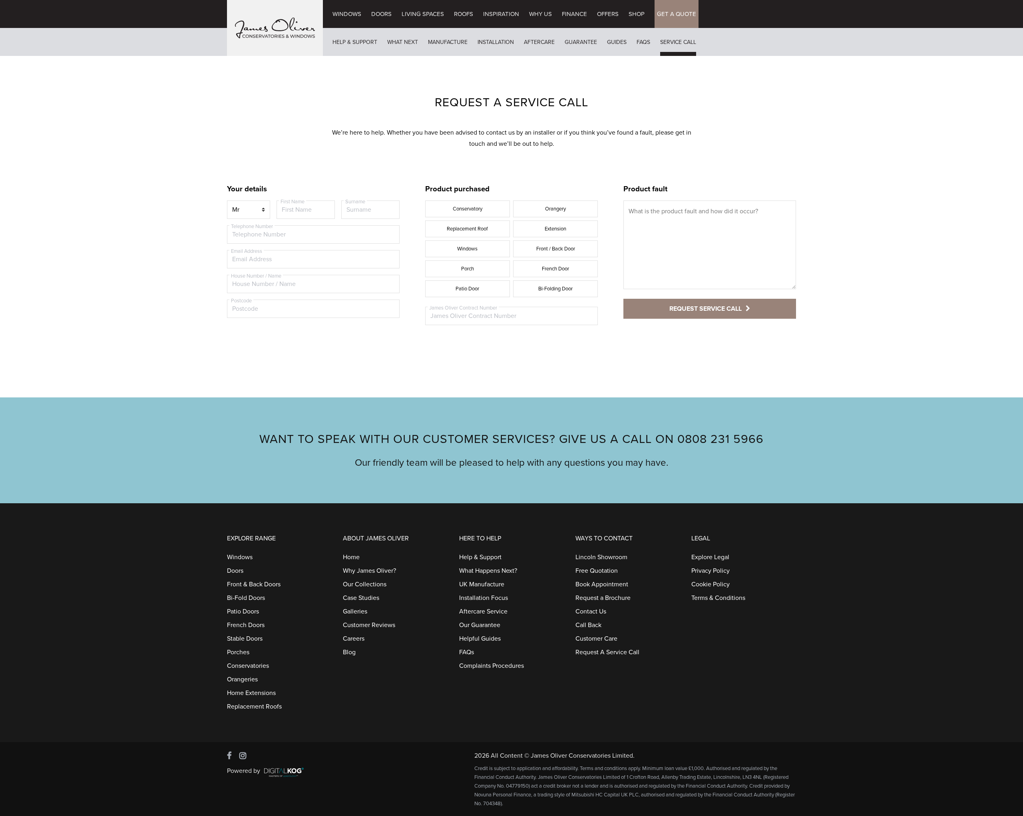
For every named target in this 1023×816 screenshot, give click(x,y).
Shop (637, 14)
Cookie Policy (710, 584)
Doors (381, 14)
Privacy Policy (710, 571)
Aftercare (539, 42)
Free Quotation (596, 571)
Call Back (588, 625)
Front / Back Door (555, 249)
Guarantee (581, 42)
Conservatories (248, 666)
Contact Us (590, 611)
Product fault (645, 189)
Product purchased (457, 189)
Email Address (246, 251)
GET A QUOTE (676, 14)
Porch (467, 269)
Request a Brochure (603, 598)
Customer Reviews (369, 625)
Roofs (463, 14)
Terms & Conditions (718, 598)
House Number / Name (256, 276)
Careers (353, 639)
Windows (346, 14)
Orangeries (242, 679)
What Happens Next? (488, 571)
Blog (349, 652)
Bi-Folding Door (555, 289)
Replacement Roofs (254, 707)
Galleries (355, 611)
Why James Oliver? (369, 571)
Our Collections (364, 584)
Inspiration (501, 14)
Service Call (678, 42)
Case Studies (361, 598)
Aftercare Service (483, 611)
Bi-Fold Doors (246, 598)
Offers (608, 14)
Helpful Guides (480, 639)
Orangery (555, 209)
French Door (555, 269)
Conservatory (467, 209)
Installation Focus (483, 598)
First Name (293, 202)
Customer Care (596, 639)
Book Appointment (601, 584)
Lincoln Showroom (601, 557)
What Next (402, 42)
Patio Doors (243, 611)
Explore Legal (710, 557)
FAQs (643, 42)
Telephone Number (252, 226)
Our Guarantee (479, 625)
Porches (238, 652)
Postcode (241, 301)
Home (351, 557)
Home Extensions (251, 693)
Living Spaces (423, 14)
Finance (574, 14)
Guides (617, 42)
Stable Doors (245, 639)
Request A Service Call (607, 652)
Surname (355, 202)
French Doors (246, 625)
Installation (496, 42)
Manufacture (448, 42)
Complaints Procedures (491, 666)
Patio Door (467, 289)
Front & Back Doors (254, 584)
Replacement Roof (467, 229)
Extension (555, 229)
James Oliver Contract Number (463, 308)
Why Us (540, 14)
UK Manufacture (481, 584)
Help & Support (354, 42)
